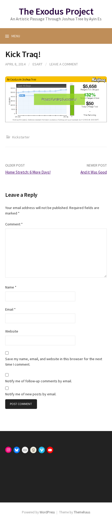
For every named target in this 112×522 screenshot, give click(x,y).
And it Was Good (93, 172)
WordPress (47, 512)
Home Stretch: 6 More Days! (28, 172)
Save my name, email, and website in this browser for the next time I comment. (53, 362)
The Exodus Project (56, 11)
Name (10, 287)
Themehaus (82, 512)
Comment (14, 224)
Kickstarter (21, 137)
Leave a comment (63, 64)
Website (11, 331)
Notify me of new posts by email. (30, 394)
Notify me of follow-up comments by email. (38, 381)
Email (10, 309)
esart (37, 64)
